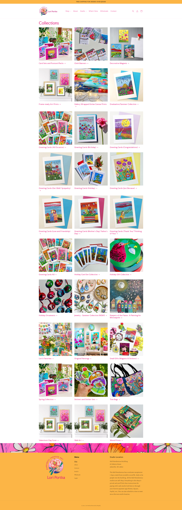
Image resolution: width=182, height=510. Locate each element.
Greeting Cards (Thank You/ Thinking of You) (126, 232)
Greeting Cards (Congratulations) (124, 147)
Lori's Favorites (45, 358)
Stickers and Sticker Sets (84, 399)
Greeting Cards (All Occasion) (51, 147)
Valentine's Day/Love (48, 440)
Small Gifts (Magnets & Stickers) (123, 358)
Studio (76, 471)
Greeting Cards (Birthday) (85, 147)
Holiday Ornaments (47, 315)
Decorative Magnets (118, 63)
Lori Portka (88, 505)
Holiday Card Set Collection (86, 274)
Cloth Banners (80, 63)
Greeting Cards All (47, 274)
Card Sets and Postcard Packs (51, 63)
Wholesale (77, 475)
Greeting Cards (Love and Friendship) (54, 231)
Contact (76, 468)
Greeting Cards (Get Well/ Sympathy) (55, 188)
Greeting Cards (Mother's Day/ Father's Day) (91, 232)
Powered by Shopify (96, 505)
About (76, 465)
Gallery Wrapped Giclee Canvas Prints (90, 104)
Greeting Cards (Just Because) (122, 188)
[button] (68, 11)
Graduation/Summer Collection (123, 104)
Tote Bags (114, 399)
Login (76, 478)
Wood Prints (115, 440)
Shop (75, 461)
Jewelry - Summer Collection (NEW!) (89, 315)
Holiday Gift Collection (119, 274)
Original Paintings (81, 358)
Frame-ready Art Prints (49, 104)
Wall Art (78, 440)
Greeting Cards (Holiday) (84, 188)
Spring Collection (46, 399)
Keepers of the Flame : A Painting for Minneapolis (125, 316)
